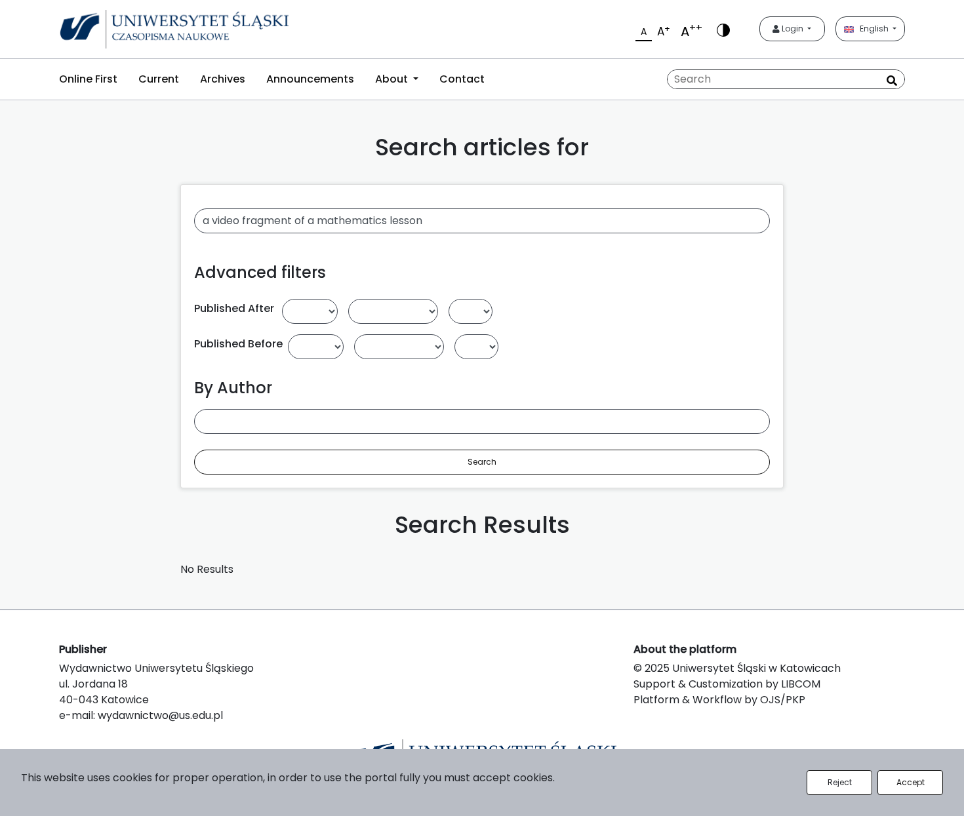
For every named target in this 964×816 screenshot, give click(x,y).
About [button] (393, 79)
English (872, 28)
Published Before (238, 343)
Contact (462, 79)
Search (482, 461)
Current (158, 79)
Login (792, 28)
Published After (234, 308)
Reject (840, 782)
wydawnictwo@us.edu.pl (160, 715)
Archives (222, 79)
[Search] (892, 80)
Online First (88, 79)
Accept (910, 782)
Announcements (310, 79)
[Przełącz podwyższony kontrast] (723, 29)
